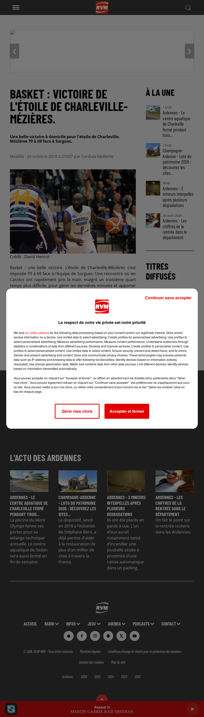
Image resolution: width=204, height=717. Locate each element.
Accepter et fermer (126, 411)
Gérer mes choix (77, 411)
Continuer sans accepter (168, 298)
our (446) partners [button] (37, 332)
